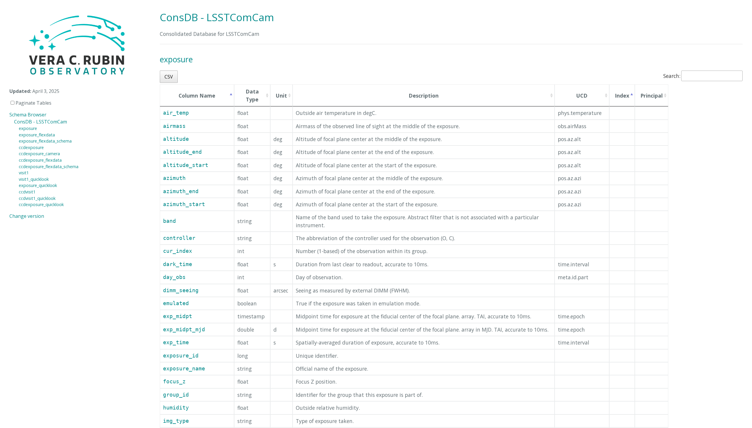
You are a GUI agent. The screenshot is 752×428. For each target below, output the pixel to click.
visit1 (24, 172)
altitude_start (185, 165)
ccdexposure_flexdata (40, 160)
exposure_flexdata (37, 135)
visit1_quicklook (34, 179)
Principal (651, 95)
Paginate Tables (32, 103)
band (169, 221)
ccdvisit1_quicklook (37, 198)
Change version (26, 216)
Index (622, 95)
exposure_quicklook (38, 185)
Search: (671, 75)
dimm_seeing (181, 290)
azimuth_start (184, 204)
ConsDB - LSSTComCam (40, 121)
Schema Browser (27, 114)
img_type (176, 421)
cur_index (177, 251)
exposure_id (181, 356)
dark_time (177, 264)
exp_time (176, 342)
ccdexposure (31, 147)
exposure (28, 128)
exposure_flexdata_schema (45, 141)
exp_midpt (177, 316)
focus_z (174, 381)
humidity (176, 408)
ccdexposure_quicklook (41, 204)
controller (179, 238)
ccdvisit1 (27, 192)
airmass (174, 126)
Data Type (252, 95)
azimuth (174, 178)
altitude (176, 139)
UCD (582, 95)
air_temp (176, 113)
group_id (176, 395)
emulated (176, 303)
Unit (281, 95)
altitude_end (182, 152)
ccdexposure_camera (39, 153)
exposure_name (184, 369)
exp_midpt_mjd (184, 329)
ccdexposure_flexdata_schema (48, 166)
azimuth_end (181, 191)
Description (424, 95)
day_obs (174, 277)
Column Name (197, 95)
